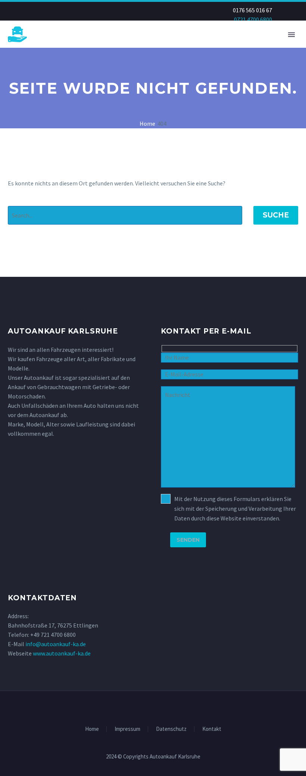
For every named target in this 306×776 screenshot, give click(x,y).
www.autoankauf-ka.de (62, 653)
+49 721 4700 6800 (53, 634)
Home (92, 729)
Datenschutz (171, 729)
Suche (276, 215)
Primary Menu (291, 34)
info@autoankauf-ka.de (55, 644)
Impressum (127, 729)
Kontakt (211, 729)
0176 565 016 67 (252, 10)
